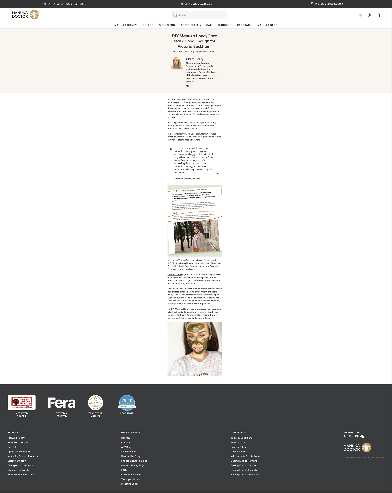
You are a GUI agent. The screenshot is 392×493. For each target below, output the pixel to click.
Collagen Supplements (20, 465)
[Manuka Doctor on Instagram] (351, 436)
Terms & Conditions (241, 437)
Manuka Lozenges (18, 442)
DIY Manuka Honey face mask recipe (188, 309)
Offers (148, 25)
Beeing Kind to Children (244, 465)
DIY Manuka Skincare (205, 52)
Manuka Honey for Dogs (21, 474)
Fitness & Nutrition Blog (134, 460)
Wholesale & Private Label (245, 456)
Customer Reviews (131, 474)
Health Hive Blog (130, 456)
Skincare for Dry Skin (19, 470)
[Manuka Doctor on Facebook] (346, 436)
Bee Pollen (13, 447)
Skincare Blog (128, 451)
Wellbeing (167, 25)
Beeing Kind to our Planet (245, 474)
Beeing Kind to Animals (244, 470)
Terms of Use (238, 442)
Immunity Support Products (23, 456)
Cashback (244, 25)
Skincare (224, 25)
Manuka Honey (125, 25)
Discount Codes (129, 483)
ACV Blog (126, 447)
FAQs (124, 470)
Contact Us (127, 442)
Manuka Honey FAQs (132, 465)
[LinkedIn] (187, 85)
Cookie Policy (238, 451)
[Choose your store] (361, 15)
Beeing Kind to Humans (244, 460)
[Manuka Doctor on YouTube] (357, 436)
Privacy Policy (238, 447)
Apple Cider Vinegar (196, 25)
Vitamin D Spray (17, 460)
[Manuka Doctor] (25, 15)
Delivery (125, 437)
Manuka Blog (267, 25)
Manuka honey (175, 274)
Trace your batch (130, 479)
